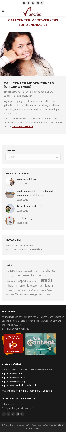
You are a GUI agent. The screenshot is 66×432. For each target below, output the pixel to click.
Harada (45, 280)
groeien (32, 281)
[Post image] (10, 181)
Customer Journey (52, 276)
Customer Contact (29, 275)
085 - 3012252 (17, 404)
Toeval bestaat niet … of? (29, 206)
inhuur (10, 285)
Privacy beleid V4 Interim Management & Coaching (27, 390)
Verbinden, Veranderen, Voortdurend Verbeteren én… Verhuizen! (35, 193)
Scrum (43, 290)
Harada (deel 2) (24, 218)
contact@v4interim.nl (22, 126)
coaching (9, 276)
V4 (29, 425)
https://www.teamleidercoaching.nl (19, 385)
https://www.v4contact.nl (14, 377)
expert (22, 281)
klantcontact (35, 285)
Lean (49, 285)
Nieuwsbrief (26, 408)
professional (34, 290)
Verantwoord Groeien (27, 178)
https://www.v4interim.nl (13, 373)
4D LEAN (11, 270)
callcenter (40, 271)
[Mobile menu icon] (62, 11)
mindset (9, 290)
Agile (20, 271)
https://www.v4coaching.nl (14, 381)
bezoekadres (29, 271)
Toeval (49, 290)
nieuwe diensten (20, 290)
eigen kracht (11, 281)
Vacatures (10, 295)
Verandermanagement (30, 294)
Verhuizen (50, 295)
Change (50, 270)
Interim (21, 285)
